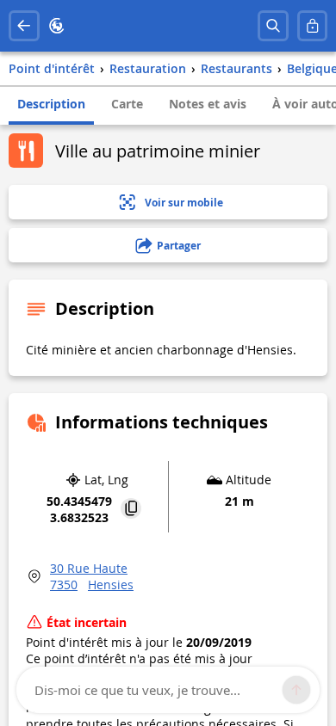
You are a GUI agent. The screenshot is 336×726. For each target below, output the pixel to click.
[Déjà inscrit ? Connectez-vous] (312, 25)
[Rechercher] (273, 25)
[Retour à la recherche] (24, 25)
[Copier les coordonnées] (130, 509)
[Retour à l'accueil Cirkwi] (56, 25)
